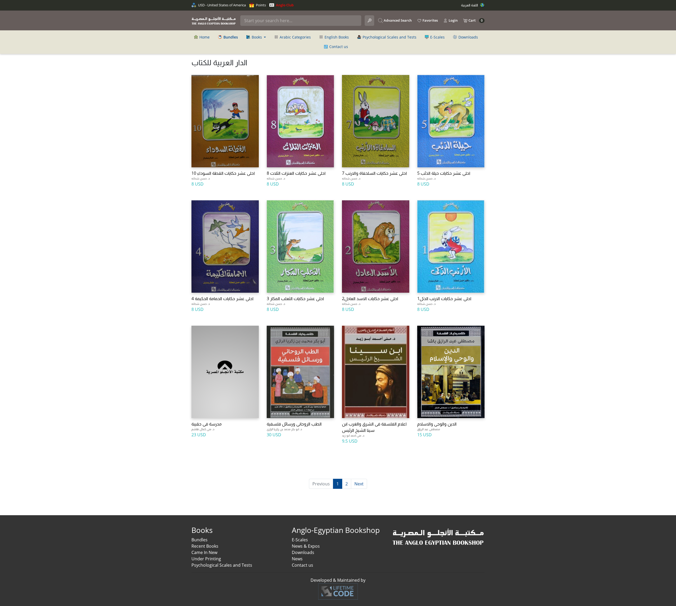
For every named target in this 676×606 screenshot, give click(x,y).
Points (260, 5)
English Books (336, 37)
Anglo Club (284, 5)
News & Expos (306, 546)
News (297, 559)
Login (453, 20)
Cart (475, 20)
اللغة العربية (470, 5)
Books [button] (257, 37)
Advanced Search (397, 20)
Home (204, 37)
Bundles (199, 540)
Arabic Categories (295, 37)
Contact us (338, 46)
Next (359, 484)
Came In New (204, 552)
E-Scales (437, 37)
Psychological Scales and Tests (389, 37)
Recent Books (204, 546)
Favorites (430, 20)
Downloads (467, 37)
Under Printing (206, 559)
